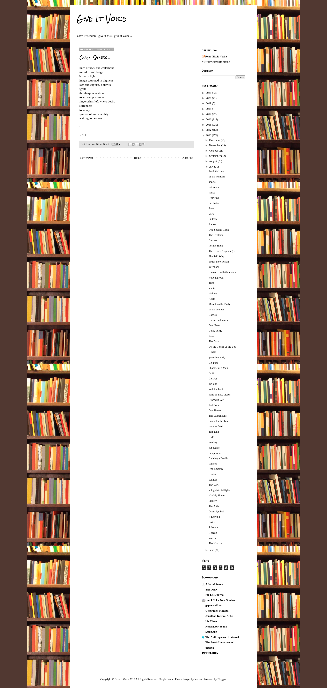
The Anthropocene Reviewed (222, 637)
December (215, 140)
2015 (209, 124)
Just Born (214, 405)
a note (212, 288)
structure (213, 538)
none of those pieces (219, 394)
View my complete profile (216, 61)
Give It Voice (102, 19)
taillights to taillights (219, 490)
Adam (212, 298)
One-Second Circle (219, 229)
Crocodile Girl (216, 399)
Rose (211, 208)
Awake (212, 224)
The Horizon (215, 543)
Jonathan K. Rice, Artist (219, 616)
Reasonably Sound (216, 626)
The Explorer (216, 235)
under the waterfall (219, 261)
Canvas (213, 314)
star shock (214, 266)
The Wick (214, 484)
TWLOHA (211, 653)
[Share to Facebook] (140, 144)
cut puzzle (214, 447)
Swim (212, 522)
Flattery (213, 500)
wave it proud (216, 277)
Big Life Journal (214, 594)
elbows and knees (218, 320)
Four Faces (215, 325)
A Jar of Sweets (214, 584)
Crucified (214, 197)
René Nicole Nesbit (216, 56)
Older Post (187, 157)
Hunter (212, 474)
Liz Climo (211, 621)
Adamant (214, 527)
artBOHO (211, 589)
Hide (211, 437)
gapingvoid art (213, 605)
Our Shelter (215, 410)
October (214, 150)
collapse (213, 479)
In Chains (214, 203)
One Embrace (216, 468)
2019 (209, 103)
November (215, 145)
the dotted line (216, 171)
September (215, 155)
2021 (209, 92)
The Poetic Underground (219, 642)
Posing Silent (216, 245)
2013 (209, 135)
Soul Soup (211, 631)
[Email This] (130, 144)
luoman (198, 679)
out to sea (214, 187)
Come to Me (215, 330)
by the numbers (217, 176)
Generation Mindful (216, 610)
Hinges (212, 351)
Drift (211, 373)
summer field (216, 426)
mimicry (213, 442)
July (211, 166)
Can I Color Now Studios (220, 600)
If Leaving (214, 516)
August (213, 161)
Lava (211, 213)
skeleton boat (216, 389)
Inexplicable (215, 453)
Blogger (221, 679)
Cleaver (213, 378)
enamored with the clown (222, 272)
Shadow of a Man (218, 368)
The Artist (214, 506)
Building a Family (218, 458)
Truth (211, 282)
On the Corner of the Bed (222, 346)
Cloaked (213, 362)
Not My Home (216, 495)
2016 (209, 119)
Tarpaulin (214, 431)
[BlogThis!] (133, 144)
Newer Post (86, 157)
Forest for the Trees (219, 421)
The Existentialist (218, 415)
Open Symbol (216, 511)
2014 (209, 130)
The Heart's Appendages (222, 251)
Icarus (212, 192)
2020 (209, 98)
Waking (213, 293)
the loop (213, 383)
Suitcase (213, 219)
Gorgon (213, 532)
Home (137, 157)
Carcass (213, 240)
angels (212, 181)
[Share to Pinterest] (143, 144)
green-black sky (217, 357)
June (212, 550)
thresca (209, 647)
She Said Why (216, 256)
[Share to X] (136, 144)
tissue (212, 336)
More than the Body (219, 304)
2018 (209, 108)
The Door (214, 341)
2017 (209, 114)
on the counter (216, 309)
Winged (213, 463)
